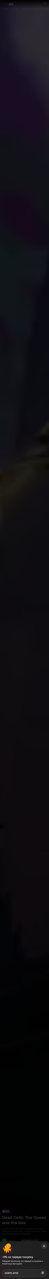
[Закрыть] (44, 1246)
